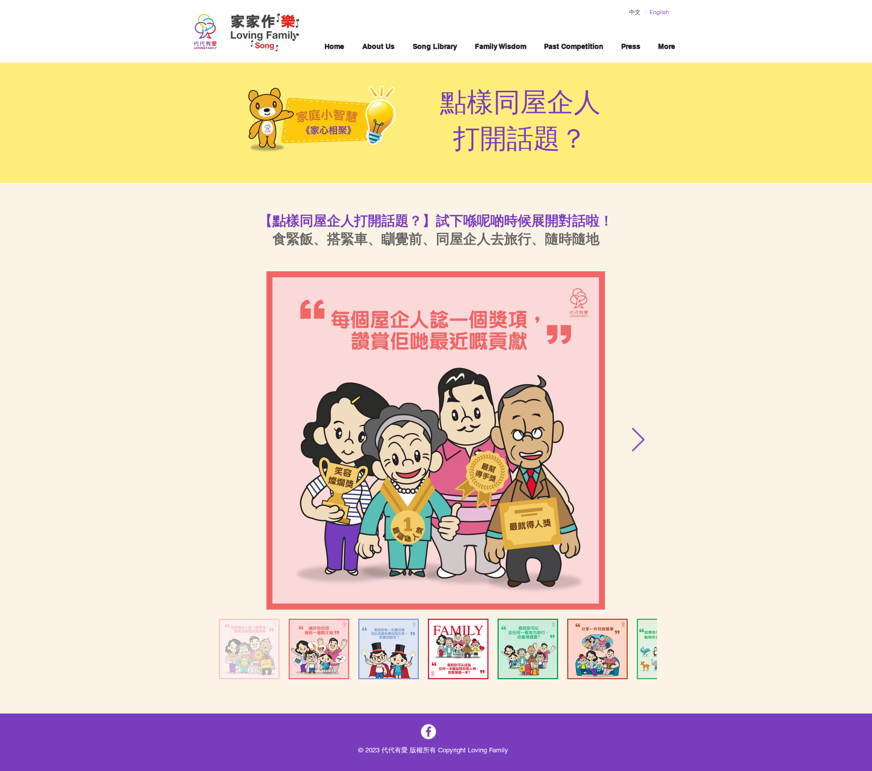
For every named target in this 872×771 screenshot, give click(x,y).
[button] (435, 46)
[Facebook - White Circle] (428, 731)
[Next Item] (637, 440)
